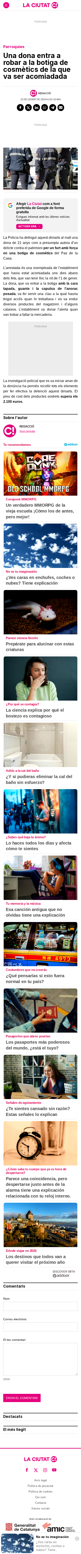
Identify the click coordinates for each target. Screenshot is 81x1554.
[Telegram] (52, 107)
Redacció (44, 93)
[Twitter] (28, 107)
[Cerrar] (77, 1538)
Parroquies (13, 46)
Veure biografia (27, 431)
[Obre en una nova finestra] (23, 1527)
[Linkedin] (36, 107)
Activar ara (27, 226)
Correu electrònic (15, 1319)
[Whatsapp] (44, 107)
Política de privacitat (40, 1486)
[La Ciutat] (40, 5)
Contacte (40, 1502)
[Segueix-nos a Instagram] (45, 1470)
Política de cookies (40, 1491)
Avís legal (40, 1480)
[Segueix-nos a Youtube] (54, 1470)
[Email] (60, 107)
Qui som (40, 1497)
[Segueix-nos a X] (36, 1470)
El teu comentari (14, 1339)
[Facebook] (20, 107)
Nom (6, 1298)
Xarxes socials (40, 1508)
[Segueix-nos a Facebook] (27, 1470)
